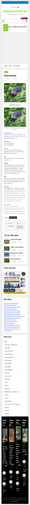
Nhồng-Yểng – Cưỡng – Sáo (12, 392)
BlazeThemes (14, 501)
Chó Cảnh (7, 379)
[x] (16, 7)
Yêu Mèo (7, 413)
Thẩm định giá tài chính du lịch (12, 327)
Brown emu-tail (15, 259)
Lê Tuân (7, 78)
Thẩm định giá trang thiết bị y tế (12, 318)
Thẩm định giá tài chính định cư (12, 325)
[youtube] (18, 7)
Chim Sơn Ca (8, 376)
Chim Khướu (8, 366)
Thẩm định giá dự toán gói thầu (12, 314)
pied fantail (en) (8, 134)
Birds (6, 72)
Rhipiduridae (13, 217)
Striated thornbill (16, 239)
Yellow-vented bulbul (17, 247)
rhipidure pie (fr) (8, 136)
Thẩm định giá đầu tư (9, 323)
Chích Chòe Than (9, 357)
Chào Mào (7, 348)
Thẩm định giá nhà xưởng (10, 321)
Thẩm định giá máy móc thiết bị (12, 307)
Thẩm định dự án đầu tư (10, 309)
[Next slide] (26, 2)
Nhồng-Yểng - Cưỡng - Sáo (24, 445)
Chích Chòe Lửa (9, 354)
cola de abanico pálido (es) (19, 136)
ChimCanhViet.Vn (15, 11)
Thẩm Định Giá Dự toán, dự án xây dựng (14, 316)
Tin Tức (7, 398)
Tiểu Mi (6, 395)
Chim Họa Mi (8, 363)
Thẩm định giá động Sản (10, 305)
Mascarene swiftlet (17, 253)
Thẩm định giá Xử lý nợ (10, 320)
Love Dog (7, 388)
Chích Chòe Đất (9, 351)
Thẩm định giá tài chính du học (12, 329)
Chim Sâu (7, 373)
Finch (6, 382)
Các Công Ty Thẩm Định (11, 344)
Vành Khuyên (8, 401)
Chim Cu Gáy (8, 360)
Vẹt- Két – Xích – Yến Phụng (12, 404)
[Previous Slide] (24, 2)
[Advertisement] (15, 47)
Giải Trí (6, 385)
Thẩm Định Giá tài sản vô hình (11, 312)
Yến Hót (7, 407)
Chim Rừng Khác (9, 370)
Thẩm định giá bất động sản (11, 303)
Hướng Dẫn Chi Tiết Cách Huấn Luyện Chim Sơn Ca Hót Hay (4, 455)
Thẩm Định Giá (8, 330)
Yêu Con (7, 410)
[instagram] (14, 7)
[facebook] (12, 7)
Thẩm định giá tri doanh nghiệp (12, 311)
